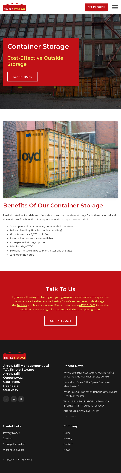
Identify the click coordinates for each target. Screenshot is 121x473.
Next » (73, 416)
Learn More (22, 76)
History (67, 438)
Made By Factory (24, 459)
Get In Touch (96, 7)
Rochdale (22, 305)
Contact (68, 444)
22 (69, 416)
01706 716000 (87, 305)
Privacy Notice (11, 433)
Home (67, 433)
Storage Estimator (14, 444)
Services (8, 438)
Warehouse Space (13, 450)
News (66, 450)
